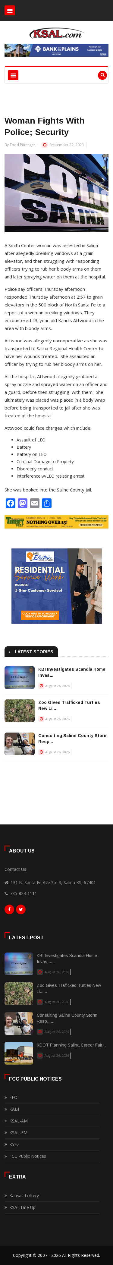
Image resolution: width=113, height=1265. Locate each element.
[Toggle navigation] (10, 10)
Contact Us (15, 869)
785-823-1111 (23, 893)
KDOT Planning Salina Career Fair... (71, 1045)
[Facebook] (9, 911)
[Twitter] (21, 911)
